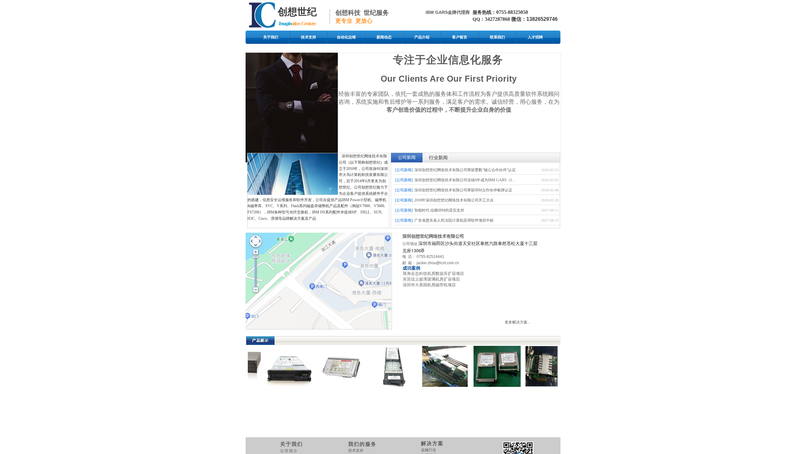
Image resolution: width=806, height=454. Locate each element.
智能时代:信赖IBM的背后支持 (439, 210)
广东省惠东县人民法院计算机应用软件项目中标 (454, 220)
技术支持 (308, 37)
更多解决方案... (517, 322)
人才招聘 (535, 37)
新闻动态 (384, 37)
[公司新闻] (404, 170)
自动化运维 (346, 37)
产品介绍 (421, 37)
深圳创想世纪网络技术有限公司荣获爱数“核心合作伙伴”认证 (465, 170)
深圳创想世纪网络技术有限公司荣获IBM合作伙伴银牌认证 (463, 190)
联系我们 (497, 37)
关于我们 (270, 37)
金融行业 (428, 450)
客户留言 (459, 37)
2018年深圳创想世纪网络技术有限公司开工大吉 (454, 200)
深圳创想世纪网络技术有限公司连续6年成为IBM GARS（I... (464, 180)
